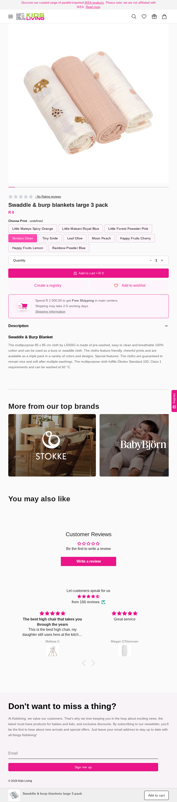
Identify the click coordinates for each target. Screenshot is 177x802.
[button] (88, 103)
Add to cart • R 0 (91, 273)
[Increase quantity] (162, 260)
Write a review (89, 561)
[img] (88, 596)
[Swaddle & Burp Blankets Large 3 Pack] (30, 16)
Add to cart (156, 795)
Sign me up (83, 767)
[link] (14, 795)
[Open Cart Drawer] (164, 16)
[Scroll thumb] (11, 187)
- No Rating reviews (48, 196)
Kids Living (25, 780)
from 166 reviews (86, 602)
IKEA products (94, 2)
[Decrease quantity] (151, 260)
